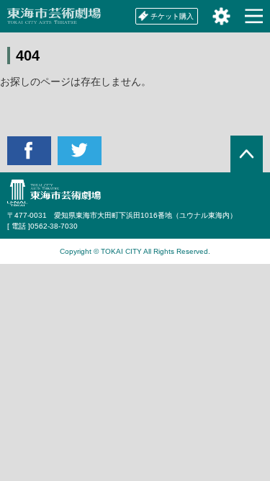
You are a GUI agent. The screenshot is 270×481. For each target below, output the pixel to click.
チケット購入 (172, 16)
